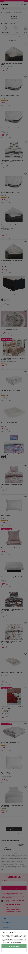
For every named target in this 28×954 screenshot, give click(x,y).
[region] (14, 942)
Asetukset (14, 950)
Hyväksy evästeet (14, 946)
